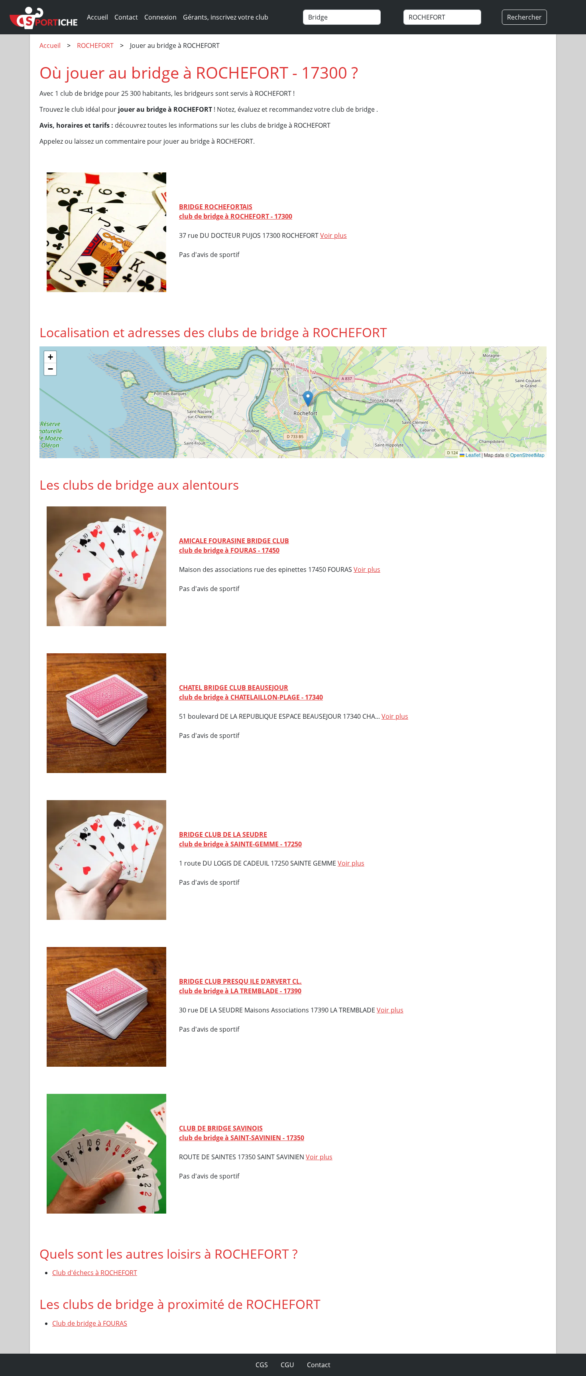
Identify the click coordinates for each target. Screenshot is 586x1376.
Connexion (160, 17)
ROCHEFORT (95, 45)
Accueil (97, 17)
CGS (262, 1364)
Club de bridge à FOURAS (89, 1323)
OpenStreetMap (527, 454)
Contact (126, 17)
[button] (308, 399)
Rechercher (524, 17)
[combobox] (349, 17)
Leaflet (472, 454)
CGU (287, 1364)
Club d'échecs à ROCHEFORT (94, 1272)
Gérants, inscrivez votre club (225, 17)
